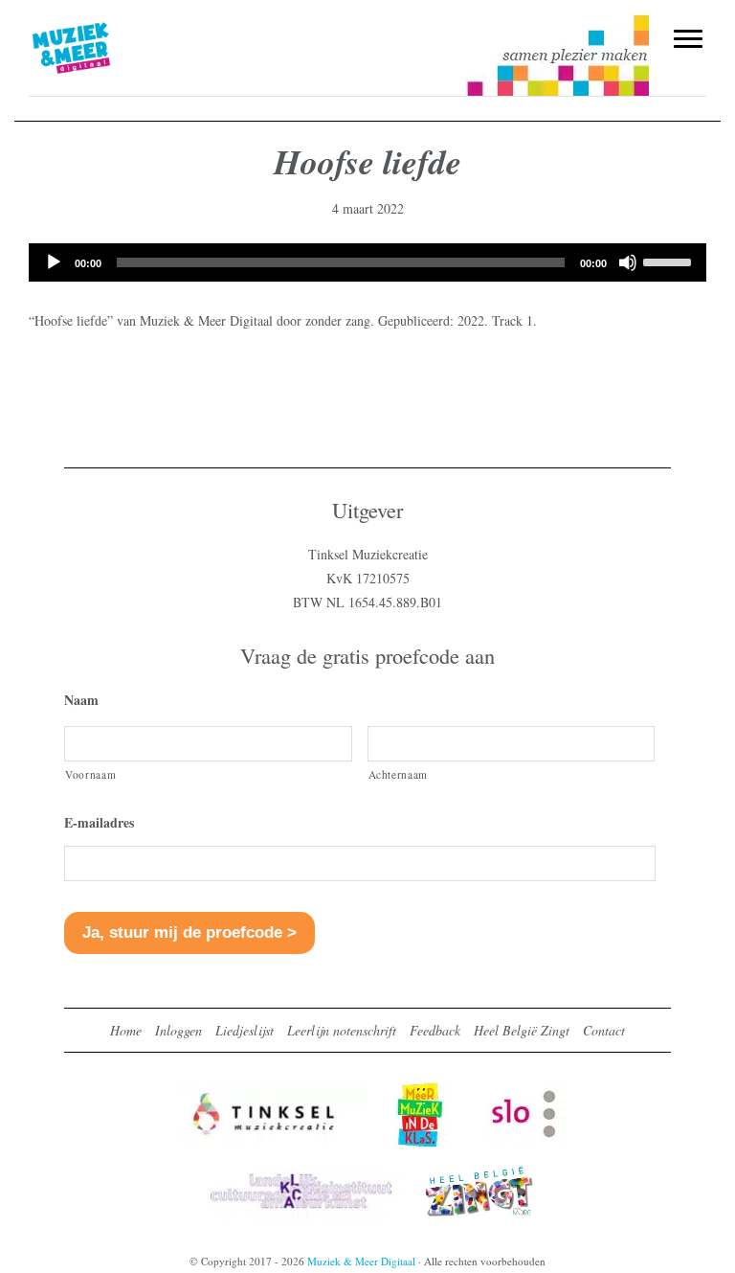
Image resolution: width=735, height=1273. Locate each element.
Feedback (435, 1030)
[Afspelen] (53, 262)
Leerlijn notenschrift (341, 1030)
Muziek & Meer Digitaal (102, 26)
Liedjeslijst (244, 1030)
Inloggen (178, 1030)
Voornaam (90, 774)
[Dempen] (627, 262)
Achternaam (398, 774)
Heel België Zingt (521, 1030)
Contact (604, 1030)
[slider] (670, 260)
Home (126, 1030)
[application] (367, 262)
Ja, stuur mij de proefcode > (189, 932)
